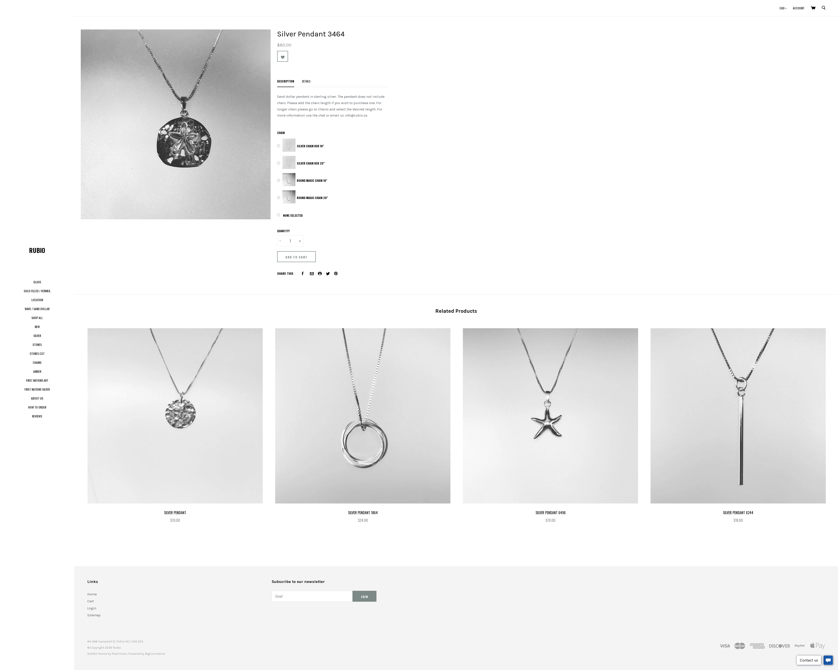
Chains (37, 362)
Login (91, 608)
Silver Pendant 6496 (551, 512)
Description (285, 81)
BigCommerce (155, 654)
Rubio (37, 250)
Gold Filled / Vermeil (37, 291)
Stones (37, 344)
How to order (37, 407)
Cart (90, 601)
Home (92, 594)
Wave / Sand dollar (37, 308)
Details (306, 81)
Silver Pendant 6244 (738, 512)
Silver (37, 335)
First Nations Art (37, 380)
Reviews (37, 416)
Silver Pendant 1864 (363, 512)
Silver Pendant (175, 512)
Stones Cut (37, 353)
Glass (37, 282)
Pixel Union (119, 654)
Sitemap (94, 615)
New (37, 326)
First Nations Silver (37, 389)
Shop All (37, 317)
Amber (37, 371)
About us (37, 398)
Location (37, 299)
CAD (782, 8)
